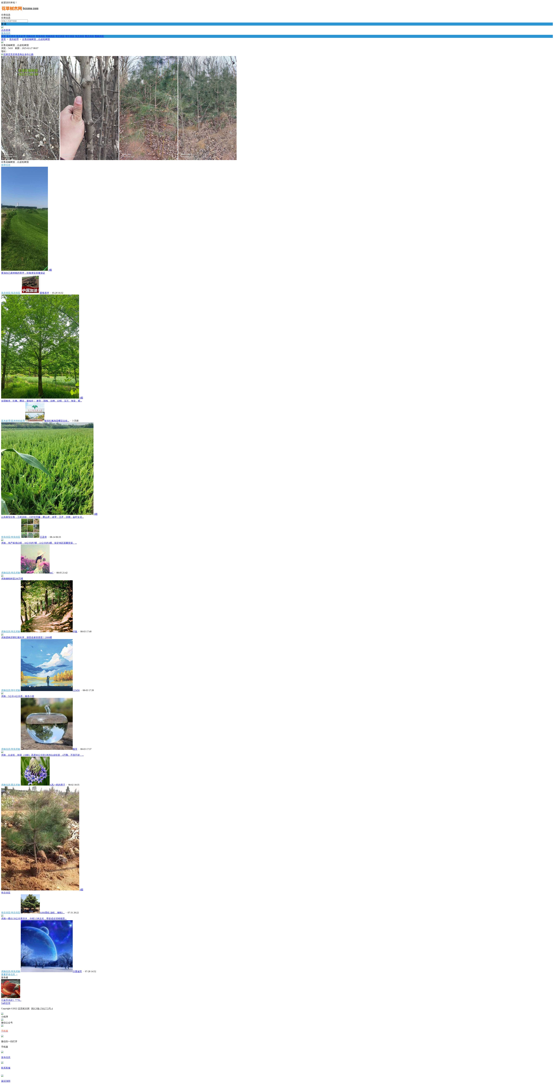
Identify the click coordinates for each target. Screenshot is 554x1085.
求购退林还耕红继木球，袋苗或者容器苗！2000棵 (26, 637)
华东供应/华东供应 (10, 537)
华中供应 (69, 36)
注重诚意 (77, 971)
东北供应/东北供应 (10, 293)
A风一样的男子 (57, 785)
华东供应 (40, 36)
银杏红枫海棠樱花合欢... (56, 420)
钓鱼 (75, 631)
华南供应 (50, 36)
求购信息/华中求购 (10, 690)
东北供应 (79, 36)
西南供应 (99, 36)
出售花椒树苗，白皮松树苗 (36, 39)
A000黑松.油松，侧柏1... (52, 912)
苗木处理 (20, 36)
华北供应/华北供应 (10, 912)
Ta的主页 (5, 1003)
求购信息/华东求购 (10, 749)
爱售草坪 (44, 293)
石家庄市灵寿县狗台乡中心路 (18, 54)
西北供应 (89, 36)
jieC (51, 572)
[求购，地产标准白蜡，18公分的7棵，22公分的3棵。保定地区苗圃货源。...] (2, 540)
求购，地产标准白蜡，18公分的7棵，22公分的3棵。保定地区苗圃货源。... (39, 543)
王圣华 (43, 537)
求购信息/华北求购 (10, 572)
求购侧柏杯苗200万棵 (12, 578)
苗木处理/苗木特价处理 (13, 420)
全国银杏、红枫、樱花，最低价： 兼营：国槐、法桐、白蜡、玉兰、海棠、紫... (41, 401)
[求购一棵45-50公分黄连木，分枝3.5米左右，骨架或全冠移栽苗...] (2, 916)
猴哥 (75, 749)
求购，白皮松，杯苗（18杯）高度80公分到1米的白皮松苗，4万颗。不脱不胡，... (42, 755)
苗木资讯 (11, 36)
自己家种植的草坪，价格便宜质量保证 (23, 273)
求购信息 (30, 36)
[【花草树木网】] (20, 12)
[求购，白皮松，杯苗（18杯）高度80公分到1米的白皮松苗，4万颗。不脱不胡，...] (2, 752)
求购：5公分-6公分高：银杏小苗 (17, 696)
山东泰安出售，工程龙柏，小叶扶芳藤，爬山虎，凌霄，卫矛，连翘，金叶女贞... (42, 517)
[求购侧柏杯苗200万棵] (2, 576)
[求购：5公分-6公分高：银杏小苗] (2, 693)
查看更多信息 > (9, 974)
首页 (3, 36)
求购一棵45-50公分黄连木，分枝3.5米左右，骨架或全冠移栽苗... (34, 918)
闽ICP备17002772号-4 (42, 1008)
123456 (76, 690)
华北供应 (60, 36)
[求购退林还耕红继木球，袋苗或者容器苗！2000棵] (2, 634)
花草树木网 (23, 1008)
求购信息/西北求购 (10, 785)
